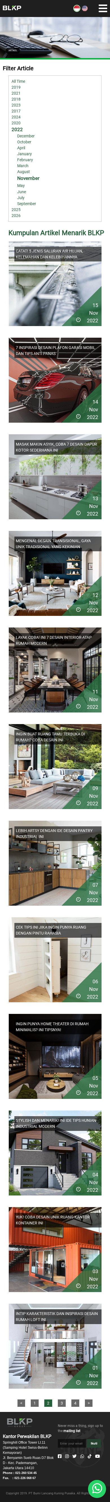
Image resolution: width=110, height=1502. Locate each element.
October (24, 142)
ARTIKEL (12, 50)
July (21, 197)
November (28, 178)
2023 (16, 105)
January (24, 154)
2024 (16, 117)
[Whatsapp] (82, 1456)
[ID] (76, 10)
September (26, 203)
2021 (16, 93)
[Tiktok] (89, 1456)
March (22, 165)
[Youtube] (97, 1456)
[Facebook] (59, 1456)
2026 (16, 215)
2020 (16, 123)
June (21, 192)
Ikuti (94, 1443)
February (25, 160)
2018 (16, 99)
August (23, 171)
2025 (16, 209)
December (26, 136)
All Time (18, 81)
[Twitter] (74, 1456)
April (21, 148)
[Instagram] (67, 1456)
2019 (16, 87)
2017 (16, 111)
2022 (17, 129)
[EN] (84, 10)
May (21, 185)
